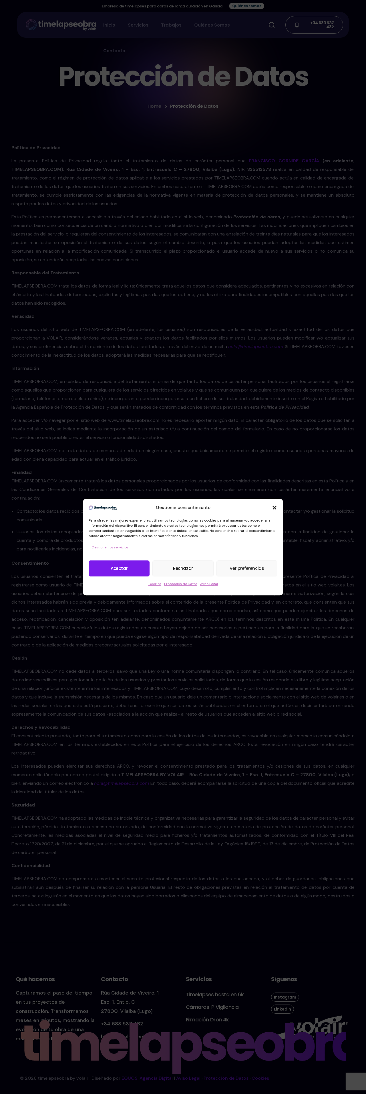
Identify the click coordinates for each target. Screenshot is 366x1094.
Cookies (154, 584)
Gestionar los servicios (110, 547)
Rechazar (183, 568)
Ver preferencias (247, 568)
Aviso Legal (209, 584)
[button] (274, 507)
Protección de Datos (180, 584)
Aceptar (119, 568)
